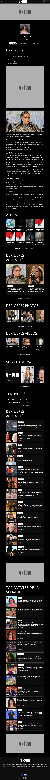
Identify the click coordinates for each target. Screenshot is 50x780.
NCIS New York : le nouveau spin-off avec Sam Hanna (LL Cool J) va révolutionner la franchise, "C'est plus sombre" (30, 448)
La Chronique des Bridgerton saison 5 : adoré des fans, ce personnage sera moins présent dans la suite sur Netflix (30, 482)
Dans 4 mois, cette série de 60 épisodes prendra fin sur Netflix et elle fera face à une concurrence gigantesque (30, 551)
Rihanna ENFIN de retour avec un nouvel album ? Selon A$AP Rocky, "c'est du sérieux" (15, 290)
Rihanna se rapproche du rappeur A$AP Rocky (29, 203)
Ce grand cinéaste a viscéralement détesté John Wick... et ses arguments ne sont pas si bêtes (29, 657)
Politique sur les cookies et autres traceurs (39, 764)
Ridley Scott (11, 399)
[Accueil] (23, 1)
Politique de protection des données (8, 766)
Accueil (7, 20)
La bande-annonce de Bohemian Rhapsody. (26, 347)
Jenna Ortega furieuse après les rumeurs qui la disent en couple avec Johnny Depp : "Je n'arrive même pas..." (29, 700)
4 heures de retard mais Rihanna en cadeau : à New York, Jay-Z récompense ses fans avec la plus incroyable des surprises (36, 291)
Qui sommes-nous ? (19, 764)
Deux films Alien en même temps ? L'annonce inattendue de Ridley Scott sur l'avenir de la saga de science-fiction (30, 528)
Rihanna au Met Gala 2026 (12, 346)
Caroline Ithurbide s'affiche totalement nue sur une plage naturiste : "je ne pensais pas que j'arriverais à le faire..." (30, 601)
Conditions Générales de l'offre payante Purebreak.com (26, 766)
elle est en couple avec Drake (31, 198)
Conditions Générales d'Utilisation (8, 764)
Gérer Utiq (45, 766)
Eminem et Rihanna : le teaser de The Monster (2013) (41, 348)
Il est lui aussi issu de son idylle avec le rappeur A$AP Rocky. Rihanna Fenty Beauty (42, 320)
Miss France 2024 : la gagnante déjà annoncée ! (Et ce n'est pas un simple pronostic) (29, 643)
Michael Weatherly (13, 402)
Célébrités (11, 20)
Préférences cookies (25, 768)
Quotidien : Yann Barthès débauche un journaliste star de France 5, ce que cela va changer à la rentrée (29, 691)
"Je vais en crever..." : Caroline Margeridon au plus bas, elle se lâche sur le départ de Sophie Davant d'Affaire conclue (29, 725)
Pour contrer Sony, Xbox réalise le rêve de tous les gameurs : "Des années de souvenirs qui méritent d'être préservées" (30, 539)
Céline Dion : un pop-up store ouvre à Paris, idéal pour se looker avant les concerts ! (30, 459)
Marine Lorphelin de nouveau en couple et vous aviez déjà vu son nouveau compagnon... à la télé (30, 632)
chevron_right (43, 43)
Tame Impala (27, 402)
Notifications (39, 766)
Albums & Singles (24, 43)
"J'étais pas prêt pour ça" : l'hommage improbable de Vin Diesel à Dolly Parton (27, 516)
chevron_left (7, 43)
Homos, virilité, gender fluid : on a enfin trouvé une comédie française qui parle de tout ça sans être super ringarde (30, 669)
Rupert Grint (23, 399)
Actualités (35, 43)
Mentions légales (27, 764)
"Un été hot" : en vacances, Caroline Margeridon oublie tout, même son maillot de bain (29, 610)
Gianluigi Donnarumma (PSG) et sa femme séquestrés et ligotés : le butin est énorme (28, 677)
